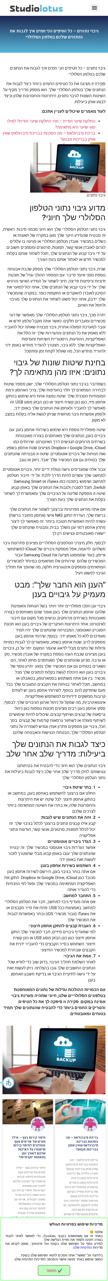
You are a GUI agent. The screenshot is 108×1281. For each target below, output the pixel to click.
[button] (7, 1082)
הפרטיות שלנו (82, 1247)
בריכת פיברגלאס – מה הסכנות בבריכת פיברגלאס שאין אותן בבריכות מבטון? (82, 1143)
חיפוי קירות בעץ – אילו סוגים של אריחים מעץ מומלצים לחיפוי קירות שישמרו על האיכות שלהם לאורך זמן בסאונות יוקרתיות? (28, 1147)
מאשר (54, 1270)
